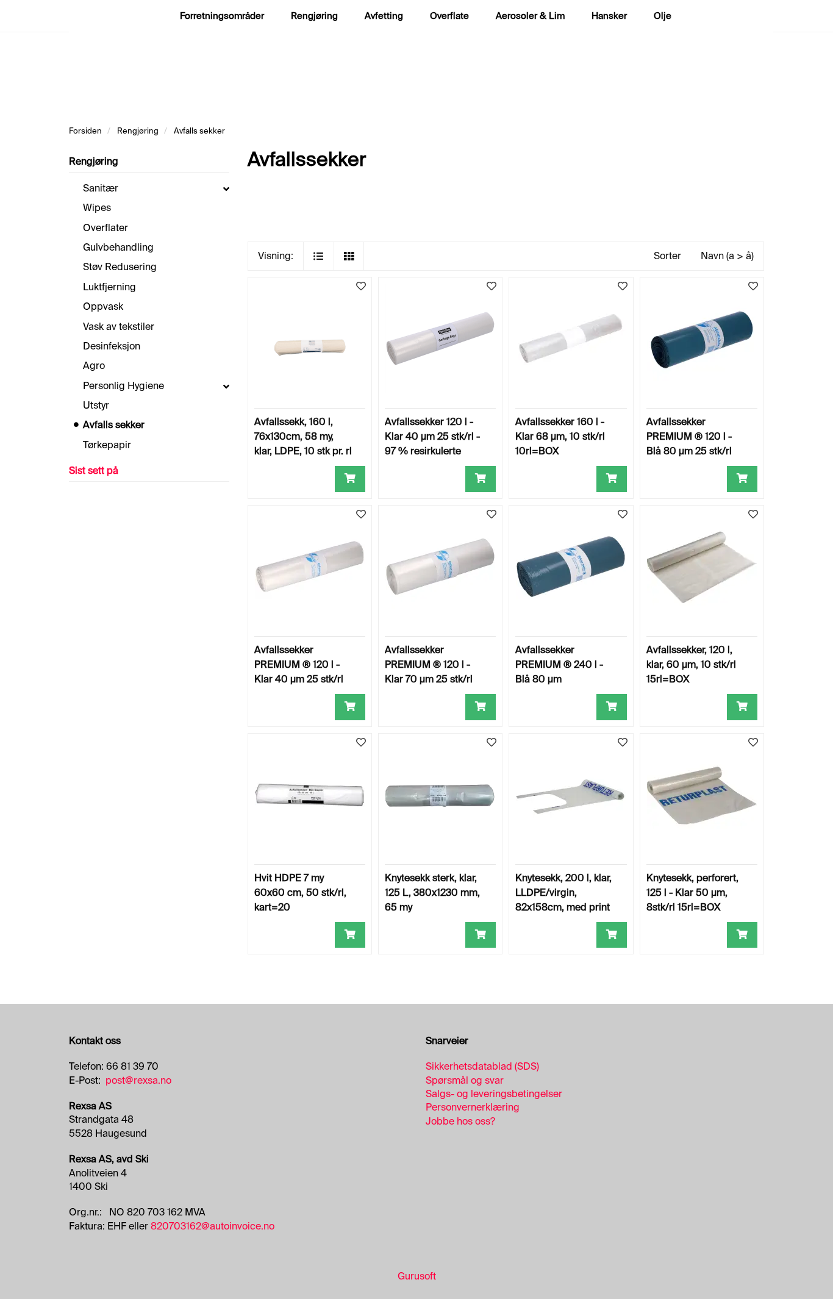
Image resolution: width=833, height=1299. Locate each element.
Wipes (97, 207)
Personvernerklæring (473, 1107)
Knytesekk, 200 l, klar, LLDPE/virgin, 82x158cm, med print (563, 892)
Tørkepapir (107, 444)
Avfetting (384, 16)
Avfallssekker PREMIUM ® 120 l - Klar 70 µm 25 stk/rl (429, 664)
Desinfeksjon (111, 346)
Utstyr (96, 405)
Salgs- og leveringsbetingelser (494, 1093)
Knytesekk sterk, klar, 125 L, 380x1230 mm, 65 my (432, 892)
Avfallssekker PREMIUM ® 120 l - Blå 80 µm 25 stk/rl (689, 436)
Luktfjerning (109, 287)
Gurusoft (417, 1276)
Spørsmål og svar (465, 1080)
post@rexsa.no (138, 1080)
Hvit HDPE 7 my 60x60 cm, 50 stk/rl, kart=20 (300, 892)
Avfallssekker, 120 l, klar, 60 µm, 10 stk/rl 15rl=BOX (691, 664)
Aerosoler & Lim (530, 16)
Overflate (449, 16)
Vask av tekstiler (118, 326)
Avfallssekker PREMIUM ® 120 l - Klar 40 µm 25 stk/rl (298, 664)
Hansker (609, 16)
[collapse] (226, 188)
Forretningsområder (222, 16)
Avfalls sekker (114, 424)
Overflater (105, 227)
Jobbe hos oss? (460, 1121)
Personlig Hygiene (123, 385)
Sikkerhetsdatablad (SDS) (482, 1066)
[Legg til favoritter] (361, 287)
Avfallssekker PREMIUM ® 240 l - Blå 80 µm (559, 664)
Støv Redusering (120, 266)
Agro (94, 365)
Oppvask (103, 306)
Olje (662, 16)
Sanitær (100, 188)
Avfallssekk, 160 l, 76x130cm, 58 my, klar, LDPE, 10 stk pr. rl (303, 436)
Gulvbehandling (118, 247)
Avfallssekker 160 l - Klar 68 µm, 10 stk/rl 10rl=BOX (560, 436)
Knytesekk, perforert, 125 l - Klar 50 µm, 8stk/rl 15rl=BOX (692, 892)
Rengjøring (314, 16)
